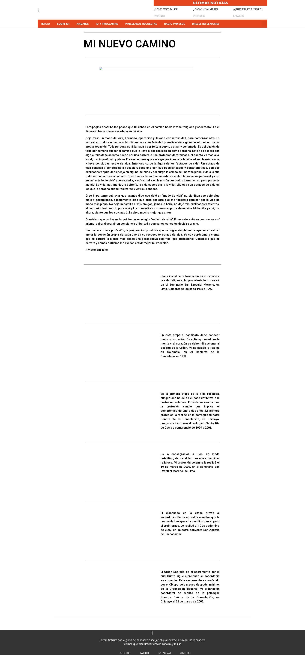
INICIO (45, 23)
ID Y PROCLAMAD (107, 23)
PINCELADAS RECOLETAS (141, 23)
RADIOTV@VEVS (174, 23)
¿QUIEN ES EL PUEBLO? (248, 9)
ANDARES (83, 23)
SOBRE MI (63, 23)
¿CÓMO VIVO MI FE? (166, 9)
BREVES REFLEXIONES (205, 23)
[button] (264, 24)
